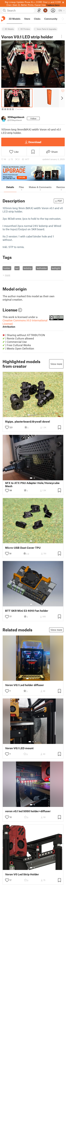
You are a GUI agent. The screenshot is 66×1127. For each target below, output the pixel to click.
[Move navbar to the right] (63, 19)
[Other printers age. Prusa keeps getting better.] (33, 173)
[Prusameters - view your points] (45, 10)
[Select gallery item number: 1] (28, 415)
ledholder (42, 268)
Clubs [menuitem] (37, 18)
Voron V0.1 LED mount (19, 748)
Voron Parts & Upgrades (47, 29)
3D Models (9, 29)
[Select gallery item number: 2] (32, 415)
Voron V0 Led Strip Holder (22, 874)
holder (6, 268)
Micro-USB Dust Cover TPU (23, 547)
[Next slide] (62, 98)
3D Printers (25, 29)
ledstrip (28, 268)
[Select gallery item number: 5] (38, 678)
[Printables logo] (3, 19)
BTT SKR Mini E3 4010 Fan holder (26, 610)
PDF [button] (60, 200)
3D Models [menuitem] (14, 18)
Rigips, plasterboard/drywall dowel (27, 421)
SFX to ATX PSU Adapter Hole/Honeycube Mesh (32, 484)
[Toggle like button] (7, 427)
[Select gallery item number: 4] (37, 415)
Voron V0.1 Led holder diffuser (24, 685)
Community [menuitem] (50, 18)
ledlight (56, 268)
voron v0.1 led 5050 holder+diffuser (28, 811)
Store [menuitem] (27, 18)
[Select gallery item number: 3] (34, 415)
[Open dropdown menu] (61, 36)
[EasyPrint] (39, 10)
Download (34, 142)
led (17, 268)
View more (56, 363)
